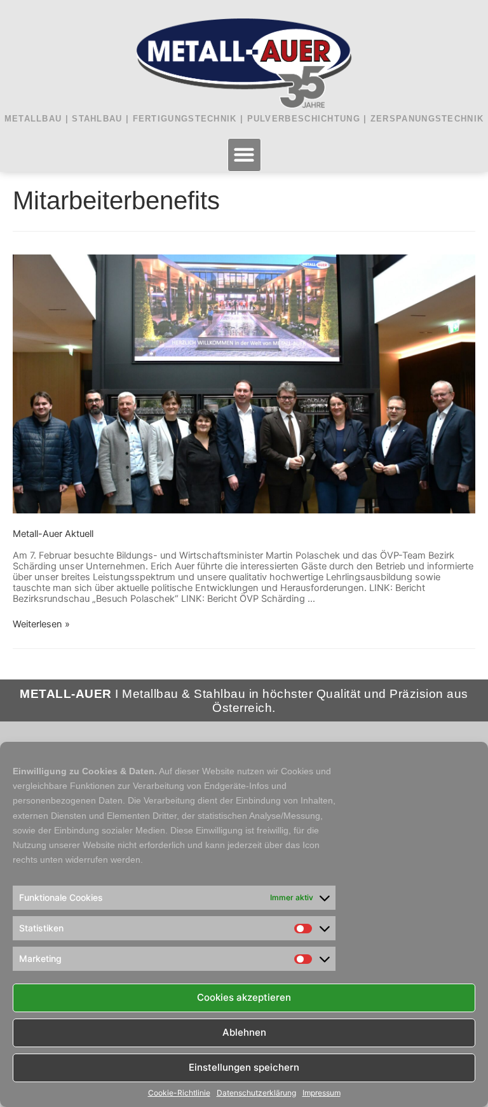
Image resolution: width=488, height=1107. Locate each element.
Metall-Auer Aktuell (53, 534)
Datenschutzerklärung (256, 1093)
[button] (244, 155)
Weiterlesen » (41, 624)
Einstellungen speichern (244, 1067)
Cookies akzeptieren (244, 997)
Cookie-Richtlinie (179, 1093)
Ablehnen (244, 1032)
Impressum (321, 1093)
